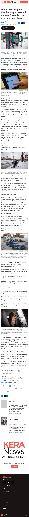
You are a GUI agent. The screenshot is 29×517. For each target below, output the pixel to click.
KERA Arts (5, 494)
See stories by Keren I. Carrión (16, 432)
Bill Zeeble (8, 21)
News (7, 385)
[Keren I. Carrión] (4, 421)
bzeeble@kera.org (7, 372)
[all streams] (27, 515)
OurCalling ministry (6, 60)
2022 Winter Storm (19, 388)
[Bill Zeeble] (4, 404)
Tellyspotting (5, 497)
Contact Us (5, 508)
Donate (25, 2)
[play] (2, 515)
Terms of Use (5, 505)
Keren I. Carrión (13, 419)
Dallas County (9, 388)
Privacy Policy (5, 502)
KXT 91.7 (4, 499)
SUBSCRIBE (14, 466)
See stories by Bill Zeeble (15, 413)
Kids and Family (6, 491)
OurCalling (8, 391)
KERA (4, 488)
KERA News (14, 385)
